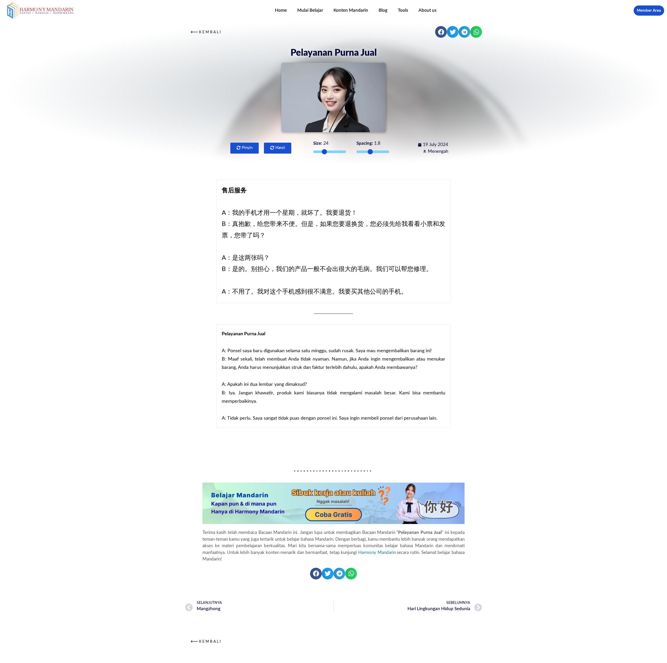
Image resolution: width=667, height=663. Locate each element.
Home (281, 10)
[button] (441, 32)
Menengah (438, 151)
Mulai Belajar (310, 10)
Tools (403, 10)
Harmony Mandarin (377, 552)
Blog (383, 10)
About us (427, 10)
